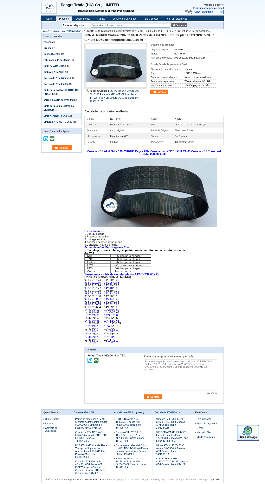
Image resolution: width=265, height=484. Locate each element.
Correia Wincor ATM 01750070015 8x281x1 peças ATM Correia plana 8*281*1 (172, 461)
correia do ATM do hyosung (58, 100)
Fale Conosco (151, 18)
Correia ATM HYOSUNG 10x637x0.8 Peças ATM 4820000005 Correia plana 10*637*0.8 (130, 436)
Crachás (48, 48)
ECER (216, 479)
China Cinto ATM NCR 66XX (86, 479)
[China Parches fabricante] (51, 8)
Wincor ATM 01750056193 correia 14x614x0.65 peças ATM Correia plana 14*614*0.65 (170, 423)
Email (220, 8)
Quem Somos (83, 18)
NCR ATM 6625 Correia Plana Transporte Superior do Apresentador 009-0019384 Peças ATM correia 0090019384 (91, 451)
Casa (49, 18)
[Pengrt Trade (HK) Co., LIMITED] (221, 12)
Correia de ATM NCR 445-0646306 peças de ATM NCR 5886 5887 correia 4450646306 (90, 436)
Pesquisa (180, 25)
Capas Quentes (52, 54)
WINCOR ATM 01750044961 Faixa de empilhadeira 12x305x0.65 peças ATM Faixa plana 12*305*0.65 (172, 436)
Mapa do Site (204, 432)
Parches (48, 42)
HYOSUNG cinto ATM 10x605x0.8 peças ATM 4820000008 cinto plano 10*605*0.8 (129, 423)
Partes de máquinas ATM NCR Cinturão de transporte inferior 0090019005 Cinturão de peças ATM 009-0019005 (91, 423)
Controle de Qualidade (125, 18)
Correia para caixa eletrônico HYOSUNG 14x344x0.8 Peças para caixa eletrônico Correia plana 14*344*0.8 (132, 450)
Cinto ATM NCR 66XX (71, 31)
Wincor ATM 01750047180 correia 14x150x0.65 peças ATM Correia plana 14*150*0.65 (170, 450)
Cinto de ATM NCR (53, 66)
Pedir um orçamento (204, 8)
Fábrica (101, 18)
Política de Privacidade (57, 479)
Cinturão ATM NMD (53, 72)
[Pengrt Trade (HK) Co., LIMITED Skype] (90, 360)
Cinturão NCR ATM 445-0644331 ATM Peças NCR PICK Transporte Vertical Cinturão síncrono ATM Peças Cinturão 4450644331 (90, 467)
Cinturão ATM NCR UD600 (57, 122)
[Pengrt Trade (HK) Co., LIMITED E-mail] (96, 360)
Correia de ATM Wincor (56, 78)
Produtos (64, 18)
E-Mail (200, 428)
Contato (161, 92)
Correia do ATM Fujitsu (55, 84)
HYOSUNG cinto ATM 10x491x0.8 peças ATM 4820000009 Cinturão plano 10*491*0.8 (131, 463)
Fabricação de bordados (56, 60)
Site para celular (207, 437)
